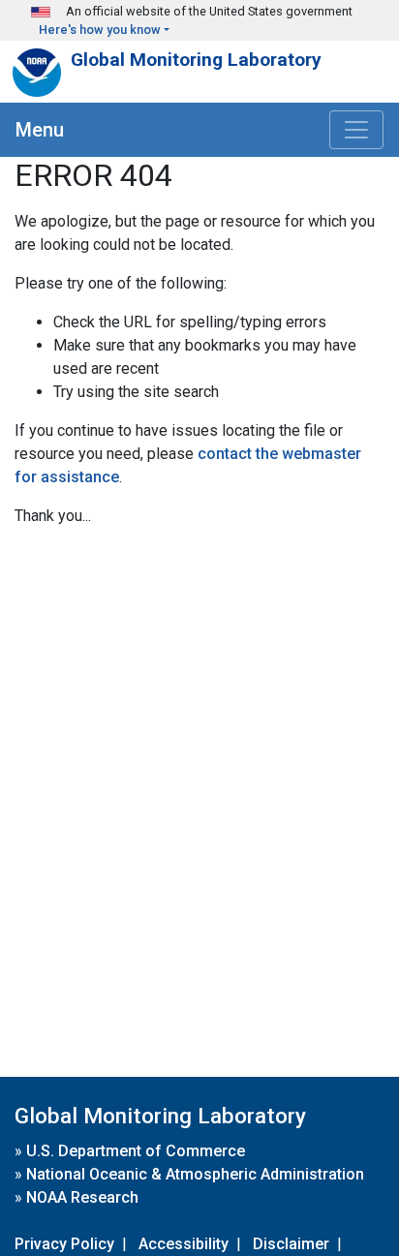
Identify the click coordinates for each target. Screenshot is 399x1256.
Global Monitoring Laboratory (196, 59)
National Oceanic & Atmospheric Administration (195, 1174)
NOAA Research (82, 1197)
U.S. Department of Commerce (135, 1151)
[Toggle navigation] (356, 129)
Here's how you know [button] (100, 29)
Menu (39, 129)
